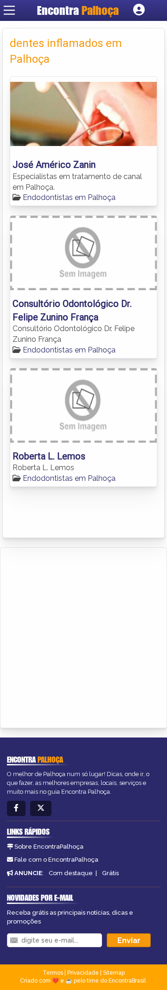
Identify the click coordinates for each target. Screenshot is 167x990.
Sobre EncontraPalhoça (49, 846)
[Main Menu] (9, 10)
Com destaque (71, 873)
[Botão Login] (139, 10)
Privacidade (83, 973)
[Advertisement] (83, 636)
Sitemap (114, 973)
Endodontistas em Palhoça (69, 197)
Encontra (78, 10)
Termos (53, 973)
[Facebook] (16, 808)
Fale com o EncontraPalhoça (56, 859)
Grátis (110, 873)
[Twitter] (40, 808)
